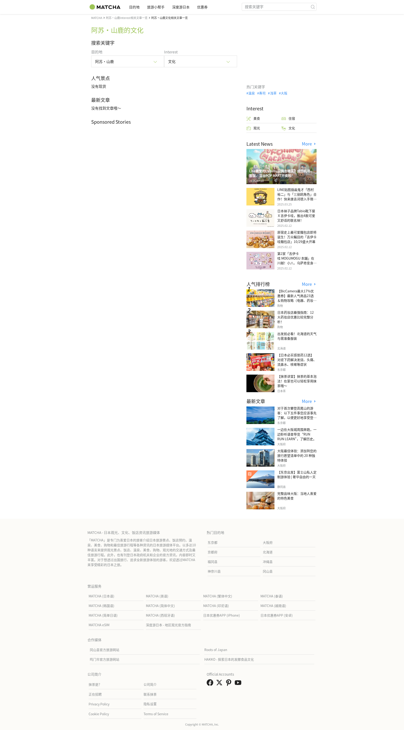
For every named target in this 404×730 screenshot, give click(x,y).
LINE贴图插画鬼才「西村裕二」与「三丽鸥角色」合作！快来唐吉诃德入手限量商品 (297, 196)
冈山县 (268, 571)
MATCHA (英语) (157, 596)
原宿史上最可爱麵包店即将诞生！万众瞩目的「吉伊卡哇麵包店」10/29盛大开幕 (297, 237)
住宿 (292, 118)
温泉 (251, 93)
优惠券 (202, 6)
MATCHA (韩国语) (101, 605)
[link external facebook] (211, 684)
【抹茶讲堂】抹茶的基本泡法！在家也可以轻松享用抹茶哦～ (297, 381)
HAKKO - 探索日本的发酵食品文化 (229, 659)
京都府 (212, 552)
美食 (256, 118)
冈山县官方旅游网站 (104, 649)
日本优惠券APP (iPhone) (221, 615)
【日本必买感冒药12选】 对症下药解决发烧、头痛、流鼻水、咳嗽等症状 (297, 360)
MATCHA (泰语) (271, 596)
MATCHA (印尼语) (216, 605)
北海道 (268, 552)
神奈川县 (214, 571)
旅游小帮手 (156, 6)
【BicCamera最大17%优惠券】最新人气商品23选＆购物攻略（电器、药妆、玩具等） (297, 298)
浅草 (273, 93)
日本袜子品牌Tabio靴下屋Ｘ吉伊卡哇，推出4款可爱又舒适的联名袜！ (296, 216)
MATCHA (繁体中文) (217, 596)
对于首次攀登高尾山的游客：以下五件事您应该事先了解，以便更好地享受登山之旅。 (297, 415)
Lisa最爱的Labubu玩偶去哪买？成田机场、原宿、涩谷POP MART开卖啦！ (281, 173)
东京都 (212, 542)
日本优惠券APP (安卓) (276, 615)
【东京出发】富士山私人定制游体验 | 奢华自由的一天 (297, 474)
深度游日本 (181, 6)
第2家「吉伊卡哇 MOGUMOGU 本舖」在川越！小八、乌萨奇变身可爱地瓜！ (297, 260)
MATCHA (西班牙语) (160, 615)
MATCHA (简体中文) (160, 605)
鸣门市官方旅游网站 (104, 659)
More (307, 143)
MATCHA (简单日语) (103, 615)
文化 (292, 128)
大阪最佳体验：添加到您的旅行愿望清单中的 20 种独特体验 (297, 455)
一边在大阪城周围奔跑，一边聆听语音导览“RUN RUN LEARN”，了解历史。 (297, 434)
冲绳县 (268, 561)
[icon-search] (312, 6)
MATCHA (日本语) (101, 596)
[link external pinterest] (229, 684)
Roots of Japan (215, 649)
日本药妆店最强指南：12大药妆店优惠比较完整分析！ (295, 317)
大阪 (284, 93)
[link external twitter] (220, 684)
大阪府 (268, 542)
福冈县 (212, 561)
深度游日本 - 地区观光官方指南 (168, 624)
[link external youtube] (239, 684)
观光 (256, 128)
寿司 (262, 93)
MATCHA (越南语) (273, 605)
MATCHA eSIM (99, 624)
